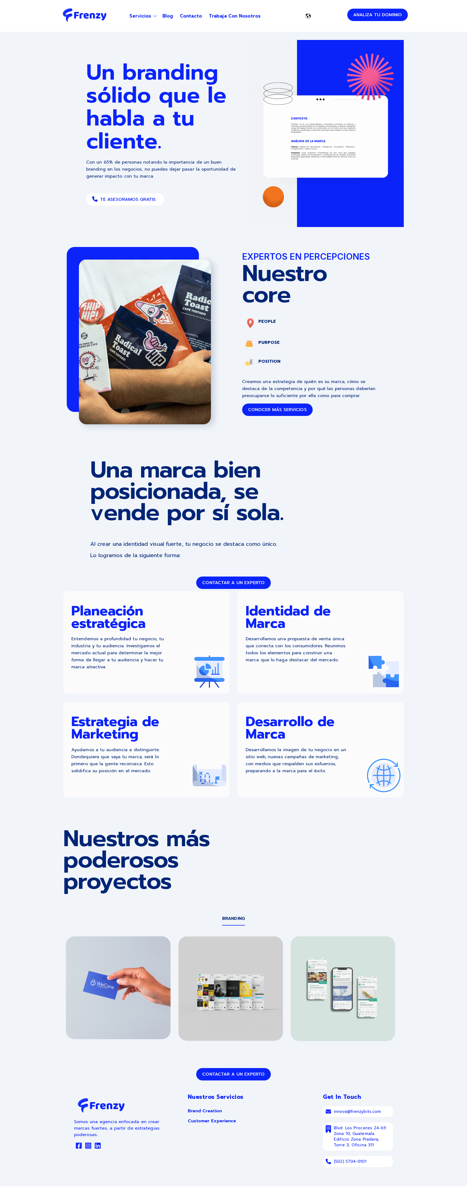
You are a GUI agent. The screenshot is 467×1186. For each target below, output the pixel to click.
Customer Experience (212, 1121)
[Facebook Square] (78, 1146)
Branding (233, 918)
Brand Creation (205, 1111)
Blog (167, 15)
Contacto (191, 15)
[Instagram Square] (88, 1146)
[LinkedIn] (97, 1146)
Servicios (140, 15)
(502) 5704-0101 (350, 1161)
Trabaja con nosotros (235, 15)
